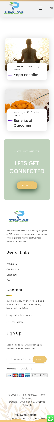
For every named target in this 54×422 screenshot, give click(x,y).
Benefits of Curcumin (23, 123)
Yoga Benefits (26, 74)
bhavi (17, 69)
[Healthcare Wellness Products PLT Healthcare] (13, 8)
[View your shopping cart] (51, 8)
